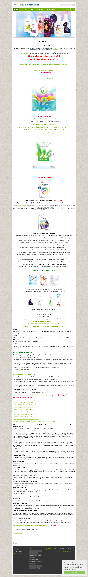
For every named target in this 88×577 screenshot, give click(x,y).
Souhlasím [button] (74, 572)
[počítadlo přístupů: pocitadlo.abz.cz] (18, 533)
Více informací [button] (72, 569)
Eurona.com (32, 561)
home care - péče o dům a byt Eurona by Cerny (25, 409)
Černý (38, 568)
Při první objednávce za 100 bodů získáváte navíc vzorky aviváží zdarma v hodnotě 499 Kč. (44, 127)
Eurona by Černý (33, 553)
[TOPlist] (15, 543)
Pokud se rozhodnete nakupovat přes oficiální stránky (26, 395)
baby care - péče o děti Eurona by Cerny (24, 402)
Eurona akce (32, 568)
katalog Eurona (33, 555)
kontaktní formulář (21, 205)
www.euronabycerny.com (45, 395)
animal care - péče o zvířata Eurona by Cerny (25, 414)
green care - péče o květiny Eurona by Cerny (24, 412)
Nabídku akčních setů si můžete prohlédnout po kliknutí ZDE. (44, 324)
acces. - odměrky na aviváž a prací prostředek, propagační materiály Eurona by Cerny (35, 421)
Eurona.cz (39, 561)
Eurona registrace (34, 559)
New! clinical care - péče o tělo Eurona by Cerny (25, 404)
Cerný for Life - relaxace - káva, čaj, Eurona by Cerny (26, 419)
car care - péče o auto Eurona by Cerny (23, 416)
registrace (32, 557)
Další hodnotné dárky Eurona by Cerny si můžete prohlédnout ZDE (44, 129)
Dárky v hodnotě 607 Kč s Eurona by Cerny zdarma (44, 326)
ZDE (45, 392)
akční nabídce (54, 49)
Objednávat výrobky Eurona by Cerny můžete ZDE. (44, 119)
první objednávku (24, 53)
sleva (39, 555)
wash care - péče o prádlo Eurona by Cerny (24, 400)
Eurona (31, 551)
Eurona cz (32, 563)
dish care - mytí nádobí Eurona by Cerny (23, 407)
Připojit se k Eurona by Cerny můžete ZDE (44, 124)
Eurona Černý (38, 551)
